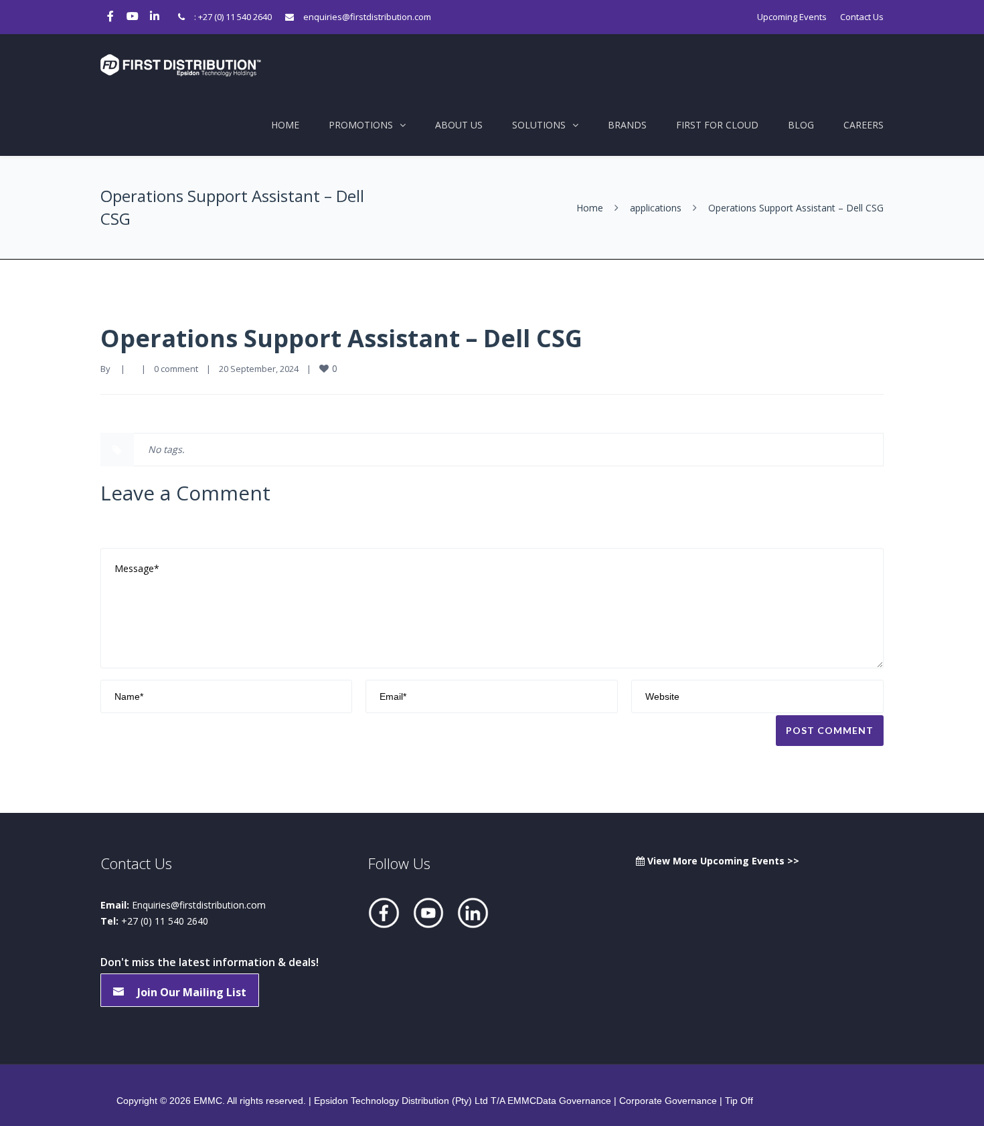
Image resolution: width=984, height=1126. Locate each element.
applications (655, 207)
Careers (863, 124)
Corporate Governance (668, 1100)
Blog (801, 124)
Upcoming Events (792, 17)
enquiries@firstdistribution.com (367, 17)
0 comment (176, 369)
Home (285, 124)
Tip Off (739, 1100)
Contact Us (862, 17)
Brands (627, 124)
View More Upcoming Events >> (722, 860)
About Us (459, 124)
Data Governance (573, 1100)
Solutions (539, 124)
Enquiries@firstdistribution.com (199, 905)
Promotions (361, 124)
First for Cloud (717, 124)
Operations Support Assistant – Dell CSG (341, 338)
